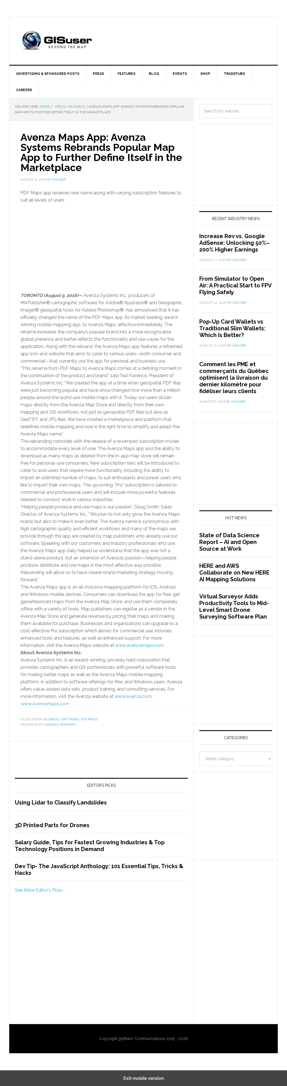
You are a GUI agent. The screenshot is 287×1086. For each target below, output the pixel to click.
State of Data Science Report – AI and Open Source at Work (229, 542)
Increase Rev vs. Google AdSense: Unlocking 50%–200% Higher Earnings (234, 243)
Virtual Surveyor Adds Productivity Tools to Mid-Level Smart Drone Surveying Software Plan (234, 606)
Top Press (89, 719)
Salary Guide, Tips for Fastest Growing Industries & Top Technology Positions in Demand (90, 845)
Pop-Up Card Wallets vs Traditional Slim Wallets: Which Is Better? (232, 328)
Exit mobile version (143, 1078)
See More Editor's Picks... (40, 890)
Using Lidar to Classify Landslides (61, 802)
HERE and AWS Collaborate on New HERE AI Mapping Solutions (234, 572)
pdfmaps (68, 725)
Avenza (52, 725)
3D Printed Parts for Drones (52, 825)
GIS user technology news (56, 41)
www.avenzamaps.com (139, 645)
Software (70, 719)
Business (51, 719)
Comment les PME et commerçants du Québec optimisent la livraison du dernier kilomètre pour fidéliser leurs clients (234, 378)
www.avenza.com (133, 696)
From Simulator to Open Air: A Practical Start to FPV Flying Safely (235, 285)
